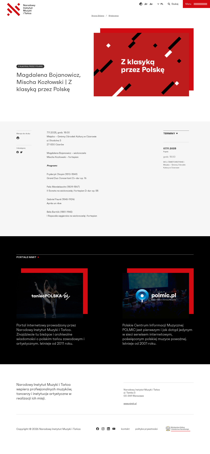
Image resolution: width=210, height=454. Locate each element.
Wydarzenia (114, 16)
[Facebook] (17, 152)
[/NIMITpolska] (97, 429)
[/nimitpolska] (103, 429)
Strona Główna (97, 16)
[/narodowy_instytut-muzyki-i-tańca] (108, 429)
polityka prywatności (146, 429)
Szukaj (175, 4)
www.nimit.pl (130, 403)
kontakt (125, 429)
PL (162, 4)
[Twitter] (21, 152)
